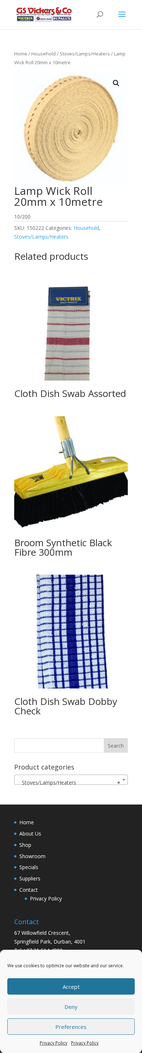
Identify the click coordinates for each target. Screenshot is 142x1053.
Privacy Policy (53, 1043)
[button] (116, 83)
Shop (25, 844)
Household (43, 53)
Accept (71, 986)
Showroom (32, 856)
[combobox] (71, 780)
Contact (28, 889)
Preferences (71, 1026)
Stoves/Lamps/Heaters (85, 53)
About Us (30, 833)
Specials (28, 867)
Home (20, 53)
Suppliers (29, 878)
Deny (71, 1006)
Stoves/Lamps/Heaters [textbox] (68, 782)
